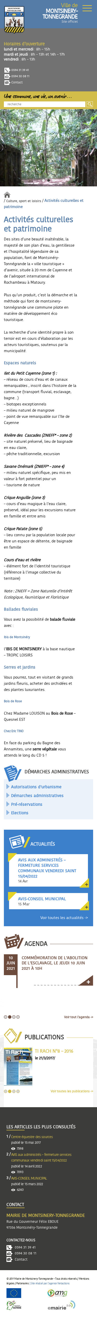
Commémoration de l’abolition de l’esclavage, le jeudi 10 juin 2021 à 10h (54, 963)
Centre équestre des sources (32, 1137)
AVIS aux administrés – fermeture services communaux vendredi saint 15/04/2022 (41, 1157)
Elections (19, 813)
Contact (17, 82)
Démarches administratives (37, 796)
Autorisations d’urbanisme (36, 787)
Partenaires (22, 1283)
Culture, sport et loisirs (23, 201)
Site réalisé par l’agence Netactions (50, 1283)
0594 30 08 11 (20, 76)
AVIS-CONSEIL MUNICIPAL (29, 1178)
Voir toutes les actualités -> (64, 918)
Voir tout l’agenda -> (78, 1017)
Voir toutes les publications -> (72, 1091)
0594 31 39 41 (20, 70)
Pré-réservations (26, 804)
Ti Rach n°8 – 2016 (54, 1051)
